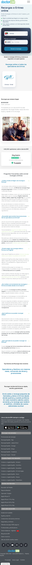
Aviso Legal (15, 560)
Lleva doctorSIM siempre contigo (12, 417)
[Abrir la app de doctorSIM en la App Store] (10, 427)
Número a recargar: (10, 39)
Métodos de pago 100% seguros (10, 524)
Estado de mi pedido (6, 512)
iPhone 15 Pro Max (7, 505)
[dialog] (5, 564)
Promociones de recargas (8, 437)
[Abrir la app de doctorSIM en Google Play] (22, 427)
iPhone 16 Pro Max (7, 502)
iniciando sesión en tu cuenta (20, 243)
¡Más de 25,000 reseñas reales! (9, 539)
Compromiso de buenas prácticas (10, 518)
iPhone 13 (5, 496)
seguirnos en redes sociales (19, 230)
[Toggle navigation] (28, 2)
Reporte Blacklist (5, 490)
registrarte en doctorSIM (8, 231)
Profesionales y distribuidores (9, 527)
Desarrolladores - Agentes (9, 530)
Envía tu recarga (16, 49)
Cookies (22, 560)
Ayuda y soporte (5, 515)
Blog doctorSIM (5, 533)
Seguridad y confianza (7, 521)
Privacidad (8, 560)
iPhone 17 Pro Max (7, 499)
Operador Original (6, 493)
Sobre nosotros (5, 536)
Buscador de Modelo (7, 487)
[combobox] (8, 42)
